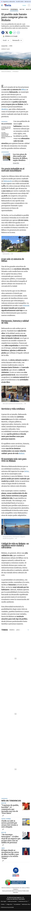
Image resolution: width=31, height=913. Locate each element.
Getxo (26, 471)
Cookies (3, 904)
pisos (18, 629)
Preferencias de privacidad (7, 907)
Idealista (4, 109)
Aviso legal (3, 901)
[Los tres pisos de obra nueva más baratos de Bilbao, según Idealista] (6, 157)
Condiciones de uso (22, 901)
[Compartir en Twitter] (6, 33)
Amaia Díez (4, 46)
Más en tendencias (11, 800)
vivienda (26, 306)
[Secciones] (2, 5)
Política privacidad (12, 901)
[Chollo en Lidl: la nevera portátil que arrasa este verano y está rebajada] (26, 822)
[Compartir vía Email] (18, 33)
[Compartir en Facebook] (2, 33)
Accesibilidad (17, 904)
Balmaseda (8, 181)
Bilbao (23, 90)
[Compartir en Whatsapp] (10, 33)
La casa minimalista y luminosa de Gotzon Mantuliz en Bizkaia (6, 135)
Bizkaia (21, 453)
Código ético (9, 904)
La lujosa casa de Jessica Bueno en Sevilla (6, 128)
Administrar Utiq (26, 904)
